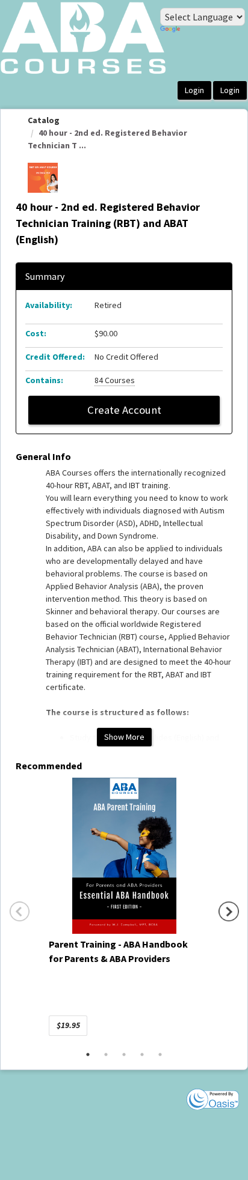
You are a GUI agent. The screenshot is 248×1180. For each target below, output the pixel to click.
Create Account (124, 410)
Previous (20, 911)
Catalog (44, 120)
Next (229, 911)
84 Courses (115, 380)
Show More (124, 736)
